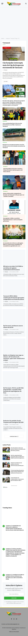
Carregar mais (13, 436)
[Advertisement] (14, 23)
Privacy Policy (13, 603)
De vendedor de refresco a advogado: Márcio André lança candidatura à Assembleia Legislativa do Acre (13, 244)
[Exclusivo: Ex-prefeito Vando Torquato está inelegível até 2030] (14, 411)
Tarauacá (6, 48)
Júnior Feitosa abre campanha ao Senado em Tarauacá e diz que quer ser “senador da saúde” (13, 195)
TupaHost (14, 629)
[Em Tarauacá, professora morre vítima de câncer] (14, 316)
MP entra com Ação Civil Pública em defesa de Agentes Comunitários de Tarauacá (13, 268)
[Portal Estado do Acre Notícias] (14, 3)
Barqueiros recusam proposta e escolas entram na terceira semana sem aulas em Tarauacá (14, 146)
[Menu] (2, 3)
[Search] (26, 3)
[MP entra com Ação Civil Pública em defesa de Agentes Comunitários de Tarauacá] (14, 257)
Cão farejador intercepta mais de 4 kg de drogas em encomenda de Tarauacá (13, 65)
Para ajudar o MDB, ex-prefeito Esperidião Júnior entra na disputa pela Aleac (12, 220)
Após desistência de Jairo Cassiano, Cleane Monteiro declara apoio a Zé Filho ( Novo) (13, 170)
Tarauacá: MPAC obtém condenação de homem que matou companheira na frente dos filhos (13, 297)
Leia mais (6, 81)
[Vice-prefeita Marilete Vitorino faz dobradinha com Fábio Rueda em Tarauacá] (14, 113)
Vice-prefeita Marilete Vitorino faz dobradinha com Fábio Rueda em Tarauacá (12, 125)
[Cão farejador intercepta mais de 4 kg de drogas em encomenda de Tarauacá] (14, 54)
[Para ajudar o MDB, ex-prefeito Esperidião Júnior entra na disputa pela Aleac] (14, 207)
